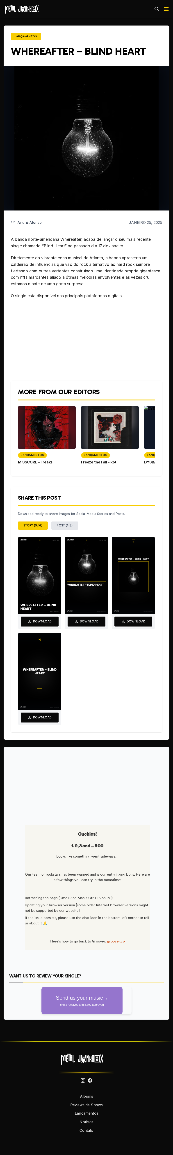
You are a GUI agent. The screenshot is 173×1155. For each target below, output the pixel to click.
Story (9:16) (32, 525)
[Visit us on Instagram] (83, 1080)
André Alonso (29, 222)
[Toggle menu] (166, 9)
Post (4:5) (65, 525)
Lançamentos (25, 36)
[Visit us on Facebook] (90, 1080)
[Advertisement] (86, 784)
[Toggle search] (156, 9)
